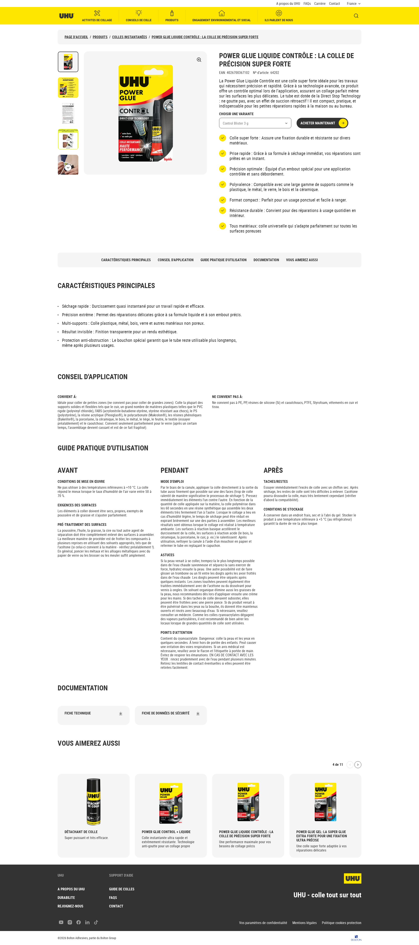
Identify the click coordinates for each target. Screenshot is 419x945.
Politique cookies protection (341, 923)
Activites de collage (97, 20)
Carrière (320, 4)
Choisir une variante (236, 114)
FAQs (307, 4)
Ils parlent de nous (279, 20)
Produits (172, 20)
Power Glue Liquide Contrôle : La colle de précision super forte (205, 37)
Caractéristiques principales (126, 260)
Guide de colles (121, 889)
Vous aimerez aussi (302, 260)
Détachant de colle (81, 832)
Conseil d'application (176, 260)
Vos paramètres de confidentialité (263, 923)
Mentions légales (304, 923)
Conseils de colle (138, 20)
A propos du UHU (288, 4)
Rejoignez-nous (70, 906)
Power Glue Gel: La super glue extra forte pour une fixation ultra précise (321, 836)
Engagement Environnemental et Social (221, 20)
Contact (334, 4)
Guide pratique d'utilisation (224, 260)
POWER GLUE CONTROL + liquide (166, 832)
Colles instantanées (129, 37)
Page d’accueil (76, 37)
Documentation (266, 260)
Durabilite (66, 897)
